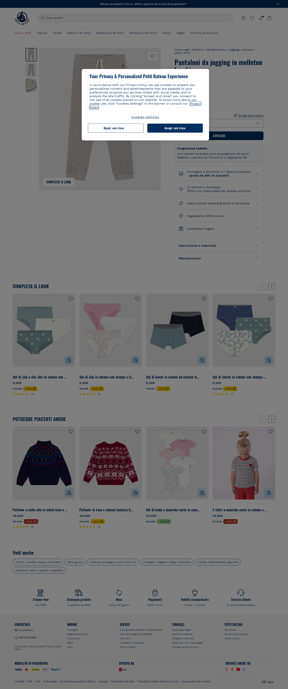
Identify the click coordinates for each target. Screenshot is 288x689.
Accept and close (175, 128)
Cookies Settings (145, 117)
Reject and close (114, 128)
